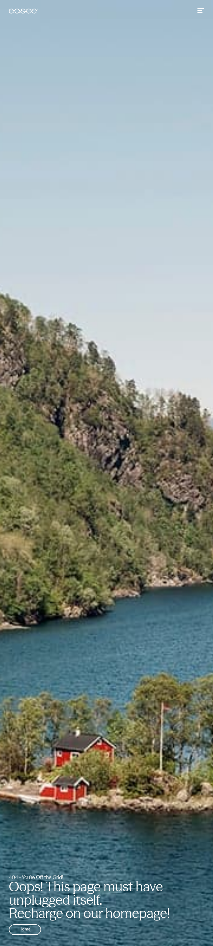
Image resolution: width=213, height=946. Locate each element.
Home (25, 929)
